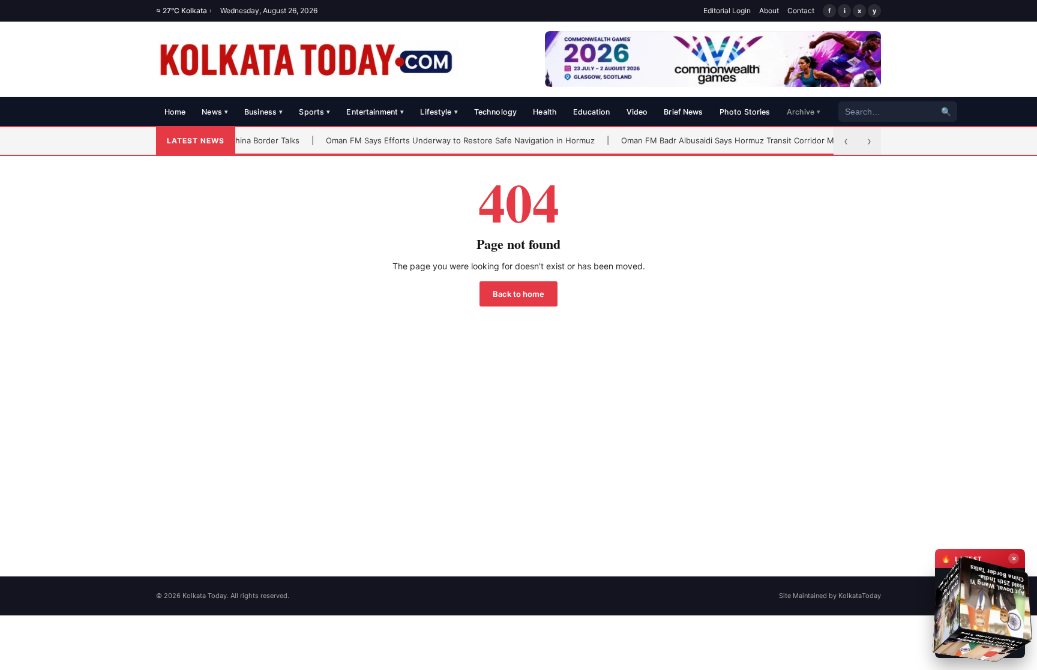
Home (175, 111)
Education (591, 111)
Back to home (518, 294)
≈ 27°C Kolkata (184, 10)
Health (545, 111)
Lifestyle (438, 111)
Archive (804, 111)
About (769, 10)
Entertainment (375, 111)
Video (637, 111)
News (215, 111)
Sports (314, 111)
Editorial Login (727, 10)
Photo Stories (745, 111)
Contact (800, 10)
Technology (495, 111)
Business (263, 111)
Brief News (683, 111)
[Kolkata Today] (307, 59)
